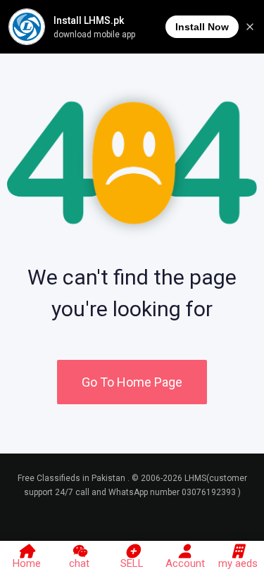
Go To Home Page (132, 382)
